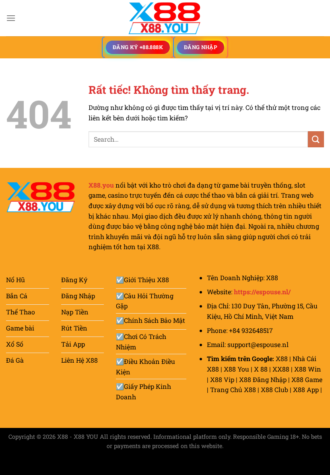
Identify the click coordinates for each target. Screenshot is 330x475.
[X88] (165, 18)
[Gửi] (316, 139)
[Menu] (11, 18)
